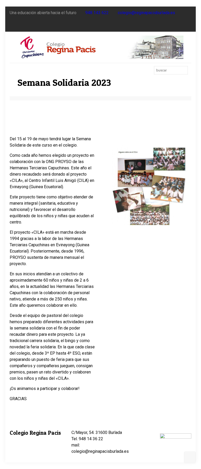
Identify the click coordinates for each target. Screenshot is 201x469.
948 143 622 (97, 12)
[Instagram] (188, 25)
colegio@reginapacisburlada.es (146, 12)
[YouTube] (181, 25)
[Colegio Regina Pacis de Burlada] (100, 47)
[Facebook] (174, 25)
